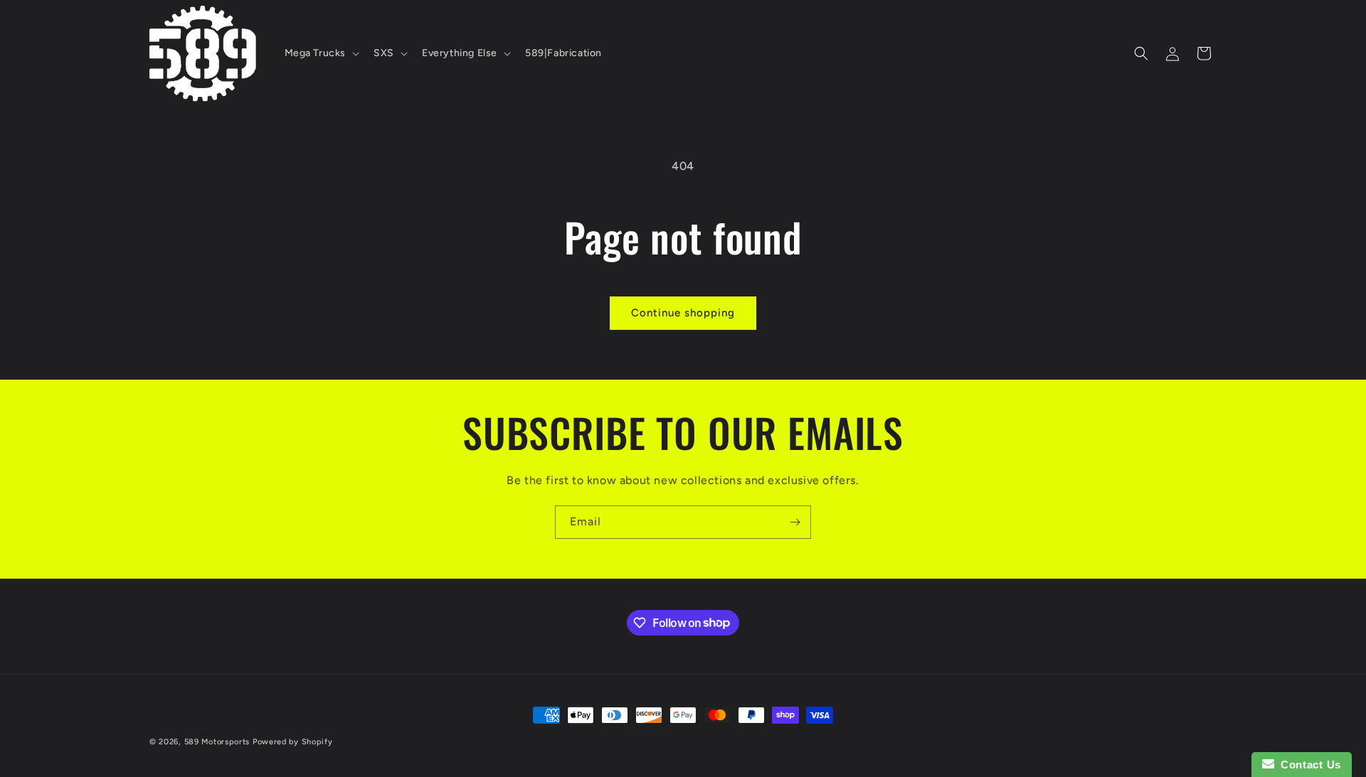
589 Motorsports (217, 741)
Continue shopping (683, 312)
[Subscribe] (794, 522)
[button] (321, 53)
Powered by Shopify (293, 741)
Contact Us (1307, 765)
